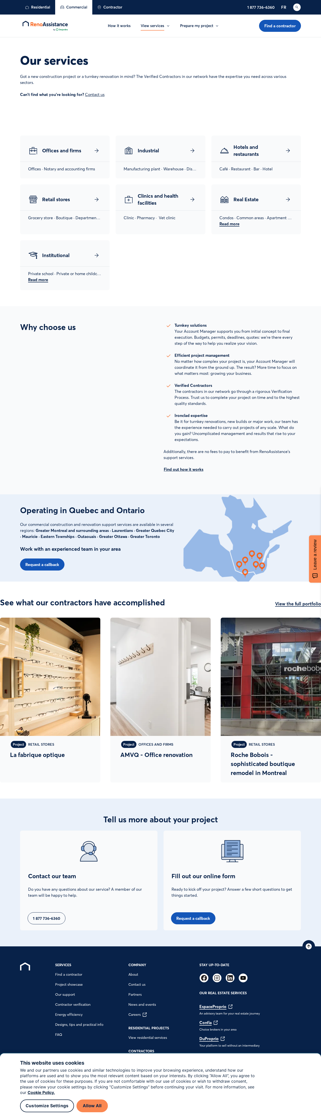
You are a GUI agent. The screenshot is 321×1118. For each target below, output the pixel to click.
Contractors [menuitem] (141, 1051)
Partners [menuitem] (135, 994)
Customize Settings (47, 1105)
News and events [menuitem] (142, 1004)
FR (283, 7)
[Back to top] (308, 946)
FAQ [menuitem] (58, 1034)
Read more (229, 223)
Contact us (95, 94)
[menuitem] (37, 7)
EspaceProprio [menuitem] (212, 1006)
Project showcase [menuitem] (69, 984)
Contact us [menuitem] (136, 984)
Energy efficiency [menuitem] (69, 1014)
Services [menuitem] (63, 965)
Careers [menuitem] (134, 1014)
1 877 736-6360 (261, 7)
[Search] (297, 7)
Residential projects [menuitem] (148, 1028)
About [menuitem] (133, 974)
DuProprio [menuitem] (209, 1038)
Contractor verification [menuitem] (73, 1004)
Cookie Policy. (41, 1092)
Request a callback (42, 564)
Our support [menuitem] (65, 994)
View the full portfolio (298, 604)
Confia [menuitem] (205, 1022)
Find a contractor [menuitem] (68, 974)
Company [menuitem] (137, 965)
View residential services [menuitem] (147, 1037)
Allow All (92, 1105)
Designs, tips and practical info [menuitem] (79, 1024)
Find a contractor (280, 25)
